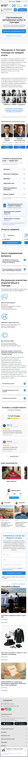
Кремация (4, 732)
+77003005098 (7, 9)
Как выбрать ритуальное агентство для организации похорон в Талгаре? (11, 261)
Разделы (3, 745)
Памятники (4, 742)
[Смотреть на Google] (4, 425)
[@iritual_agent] (8, 490)
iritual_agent (7, 502)
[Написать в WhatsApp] (15, 9)
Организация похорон (7, 728)
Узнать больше (11, 242)
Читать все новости (18, 584)
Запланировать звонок (14, 573)
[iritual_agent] (2, 503)
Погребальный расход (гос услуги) (10, 391)
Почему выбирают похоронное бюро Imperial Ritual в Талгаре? (12, 270)
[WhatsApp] (9, 709)
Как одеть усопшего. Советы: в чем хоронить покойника (14, 653)
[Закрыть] (25, 750)
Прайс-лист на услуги (14, 36)
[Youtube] (2, 709)
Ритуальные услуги (8, 383)
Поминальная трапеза (9, 398)
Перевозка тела (5, 735)
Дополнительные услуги (8, 739)
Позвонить (22, 10)
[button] (2, 247)
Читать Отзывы (7, 147)
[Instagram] (6, 709)
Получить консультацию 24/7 (14, 31)
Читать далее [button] (7, 434)
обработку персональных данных (12, 569)
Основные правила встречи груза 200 (13, 616)
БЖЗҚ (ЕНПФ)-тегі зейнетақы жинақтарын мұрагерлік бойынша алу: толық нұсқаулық (13, 683)
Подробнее (4, 622)
